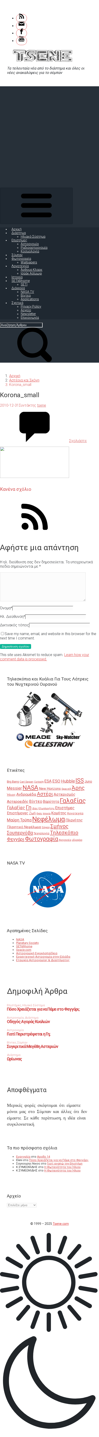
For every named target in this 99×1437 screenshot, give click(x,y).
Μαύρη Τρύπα (19, 820)
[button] (49, 1333)
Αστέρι (45, 794)
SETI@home (21, 281)
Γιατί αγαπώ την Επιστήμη (64, 1163)
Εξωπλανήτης (46, 808)
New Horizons (50, 788)
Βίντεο (26, 295)
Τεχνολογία (41, 833)
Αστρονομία (30, 244)
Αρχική (17, 229)
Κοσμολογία (30, 251)
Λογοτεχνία (20, 266)
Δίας (35, 808)
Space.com (23, 949)
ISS (80, 780)
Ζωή (32, 813)
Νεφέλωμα (48, 819)
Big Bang (13, 781)
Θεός (39, 813)
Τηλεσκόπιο (64, 833)
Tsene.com (61, 1224)
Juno (88, 781)
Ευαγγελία (23, 1156)
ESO (56, 781)
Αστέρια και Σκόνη (24, 380)
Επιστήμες (19, 240)
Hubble (68, 781)
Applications (30, 299)
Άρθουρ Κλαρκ (31, 270)
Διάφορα (18, 288)
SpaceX (66, 788)
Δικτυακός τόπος (14, 625)
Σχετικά (17, 303)
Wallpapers (29, 262)
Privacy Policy (31, 306)
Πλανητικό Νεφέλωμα (24, 827)
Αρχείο (26, 310)
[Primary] (36, 206)
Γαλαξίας (73, 800)
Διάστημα (19, 233)
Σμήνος (59, 826)
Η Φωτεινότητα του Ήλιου (62, 1167)
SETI (24, 284)
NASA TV (27, 292)
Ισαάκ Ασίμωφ (31, 273)
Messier (14, 788)
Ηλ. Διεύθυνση (12, 616)
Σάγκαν (46, 827)
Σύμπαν (17, 255)
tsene (41, 405)
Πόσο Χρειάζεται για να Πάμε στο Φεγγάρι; (43, 1009)
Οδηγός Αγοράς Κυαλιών (28, 1021)
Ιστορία (17, 277)
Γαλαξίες (16, 807)
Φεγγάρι (15, 839)
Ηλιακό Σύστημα (33, 236)
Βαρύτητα (51, 801)
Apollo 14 (43, 1156)
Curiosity (39, 781)
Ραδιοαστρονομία (34, 247)
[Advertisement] (49, 135)
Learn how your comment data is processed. (44, 657)
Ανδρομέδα (26, 794)
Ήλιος (11, 794)
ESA (48, 781)
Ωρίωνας (14, 1058)
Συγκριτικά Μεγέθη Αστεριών (32, 1046)
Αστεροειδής (18, 801)
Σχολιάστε (78, 441)
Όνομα (6, 608)
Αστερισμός (64, 794)
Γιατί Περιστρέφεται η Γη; (28, 1034)
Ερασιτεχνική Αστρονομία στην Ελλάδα (43, 956)
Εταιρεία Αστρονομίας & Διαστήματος (43, 960)
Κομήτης (58, 813)
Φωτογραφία (21, 258)
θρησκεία (65, 839)
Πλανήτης (74, 820)
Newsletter (28, 314)
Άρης (78, 788)
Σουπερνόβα (20, 833)
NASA (30, 787)
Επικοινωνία (30, 317)
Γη (29, 807)
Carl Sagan (26, 781)
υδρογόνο (77, 839)
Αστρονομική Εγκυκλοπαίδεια (36, 953)
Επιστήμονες (17, 813)
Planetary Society (27, 943)
